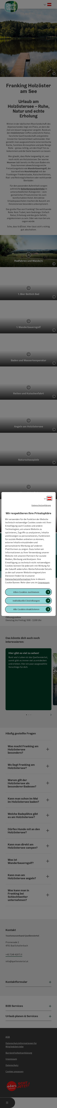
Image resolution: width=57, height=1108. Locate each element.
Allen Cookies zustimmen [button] (26, 592)
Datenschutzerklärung (41, 505)
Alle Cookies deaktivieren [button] (26, 609)
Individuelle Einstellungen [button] (26, 600)
